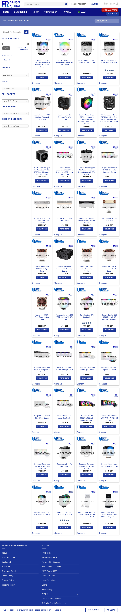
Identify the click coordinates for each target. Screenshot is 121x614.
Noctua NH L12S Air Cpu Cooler (64, 219)
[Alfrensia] (11, 4)
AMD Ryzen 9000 (49, 571)
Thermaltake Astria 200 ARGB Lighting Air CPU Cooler (64, 317)
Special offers (109, 10)
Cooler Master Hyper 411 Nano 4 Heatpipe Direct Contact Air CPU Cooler (86, 171)
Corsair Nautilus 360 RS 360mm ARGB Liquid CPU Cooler (109, 317)
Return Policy (7, 576)
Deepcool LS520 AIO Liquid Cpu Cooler (87, 369)
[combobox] (15, 88)
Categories (20, 12)
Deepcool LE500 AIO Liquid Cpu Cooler (64, 417)
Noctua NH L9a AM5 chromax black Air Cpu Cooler (86, 220)
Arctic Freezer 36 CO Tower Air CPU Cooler (109, 61)
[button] (111, 4)
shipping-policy (8, 585)
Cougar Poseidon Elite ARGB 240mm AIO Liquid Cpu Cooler (109, 170)
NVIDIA (67, 12)
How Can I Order (49, 580)
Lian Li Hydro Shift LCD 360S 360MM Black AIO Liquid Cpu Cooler (109, 514)
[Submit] (66, 4)
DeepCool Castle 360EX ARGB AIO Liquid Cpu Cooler (87, 418)
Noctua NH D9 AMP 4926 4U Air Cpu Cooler (42, 269)
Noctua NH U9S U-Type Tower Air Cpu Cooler (42, 317)
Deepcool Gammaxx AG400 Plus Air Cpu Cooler (86, 466)
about (4, 553)
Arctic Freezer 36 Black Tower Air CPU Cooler (86, 61)
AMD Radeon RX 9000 (51, 567)
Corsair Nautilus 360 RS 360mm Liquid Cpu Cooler (42, 370)
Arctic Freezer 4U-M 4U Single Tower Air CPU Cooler (42, 117)
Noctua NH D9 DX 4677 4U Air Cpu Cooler (87, 269)
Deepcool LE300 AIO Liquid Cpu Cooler (109, 369)
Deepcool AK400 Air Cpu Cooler (64, 465)
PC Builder (46, 553)
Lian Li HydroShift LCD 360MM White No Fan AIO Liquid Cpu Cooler (86, 514)
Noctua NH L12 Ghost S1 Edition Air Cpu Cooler (42, 220)
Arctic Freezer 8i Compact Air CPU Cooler (64, 117)
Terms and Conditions (11, 571)
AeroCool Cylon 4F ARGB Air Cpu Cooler (64, 513)
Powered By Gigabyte (51, 562)
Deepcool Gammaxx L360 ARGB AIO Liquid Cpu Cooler (109, 418)
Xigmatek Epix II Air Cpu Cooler (87, 316)
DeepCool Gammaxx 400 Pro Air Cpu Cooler (109, 465)
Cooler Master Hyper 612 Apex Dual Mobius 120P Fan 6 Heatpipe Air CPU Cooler (42, 171)
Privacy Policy (8, 580)
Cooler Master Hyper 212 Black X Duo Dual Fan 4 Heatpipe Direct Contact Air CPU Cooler (109, 118)
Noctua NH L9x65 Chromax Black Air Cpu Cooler (64, 269)
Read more (42, 77)
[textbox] (14, 88)
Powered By (50, 12)
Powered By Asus (49, 557)
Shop (36, 12)
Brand (44, 585)
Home (6, 12)
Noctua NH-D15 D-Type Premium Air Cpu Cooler (109, 269)
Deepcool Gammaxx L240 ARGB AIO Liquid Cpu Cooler (42, 466)
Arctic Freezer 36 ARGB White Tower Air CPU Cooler (64, 62)
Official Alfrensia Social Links (54, 603)
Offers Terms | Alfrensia (51, 599)
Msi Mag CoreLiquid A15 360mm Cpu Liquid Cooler (64, 370)
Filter (6, 48)
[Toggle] (77, 594)
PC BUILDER (112, 14)
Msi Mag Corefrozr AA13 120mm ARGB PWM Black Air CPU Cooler (42, 63)
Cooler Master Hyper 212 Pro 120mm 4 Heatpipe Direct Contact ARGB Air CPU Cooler (86, 119)
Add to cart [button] (64, 130)
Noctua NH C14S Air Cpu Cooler (109, 219)
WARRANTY (7, 567)
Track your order (8, 557)
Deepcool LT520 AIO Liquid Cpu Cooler (42, 417)
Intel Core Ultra (48, 576)
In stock (7, 60)
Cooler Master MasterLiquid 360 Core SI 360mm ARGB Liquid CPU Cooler (64, 171)
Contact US (6, 562)
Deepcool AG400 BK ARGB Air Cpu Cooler (42, 513)
